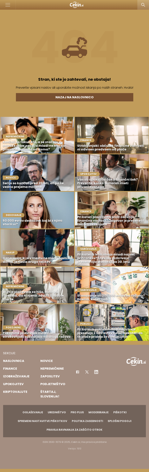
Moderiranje (98, 412)
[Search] (143, 5)
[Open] (8, 5)
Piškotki (119, 412)
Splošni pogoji (119, 421)
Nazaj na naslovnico (74, 97)
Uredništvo (57, 412)
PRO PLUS (77, 412)
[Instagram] (96, 372)
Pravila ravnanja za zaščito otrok (74, 430)
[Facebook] (77, 372)
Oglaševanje (33, 412)
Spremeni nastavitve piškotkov (42, 421)
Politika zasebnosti (87, 421)
